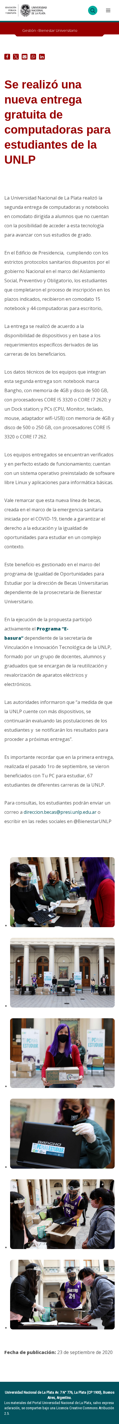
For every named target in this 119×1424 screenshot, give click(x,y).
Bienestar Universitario (57, 30)
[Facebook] (7, 57)
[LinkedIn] (42, 57)
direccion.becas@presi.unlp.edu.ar (60, 812)
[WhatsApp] (33, 57)
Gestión (29, 30)
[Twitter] (16, 57)
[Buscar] (92, 10)
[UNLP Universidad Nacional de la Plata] (26, 10)
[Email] (24, 57)
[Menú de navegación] (107, 10)
